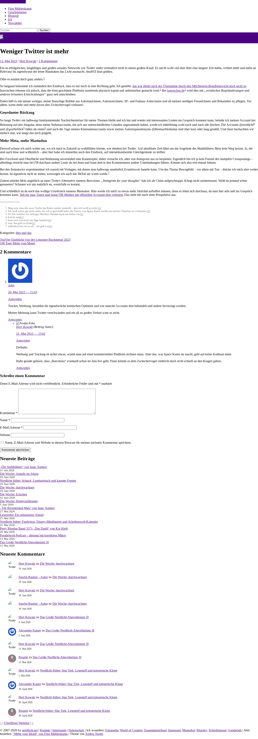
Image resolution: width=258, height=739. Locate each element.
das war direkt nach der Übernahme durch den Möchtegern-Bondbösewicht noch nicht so (189, 86)
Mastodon (188, 730)
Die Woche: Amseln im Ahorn (19, 473)
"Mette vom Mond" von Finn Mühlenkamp (40, 734)
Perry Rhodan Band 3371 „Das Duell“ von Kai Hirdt (34, 528)
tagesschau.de (176, 90)
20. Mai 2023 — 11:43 (22, 292)
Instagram (174, 730)
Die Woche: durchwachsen (17, 487)
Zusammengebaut (155, 730)
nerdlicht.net (8, 41)
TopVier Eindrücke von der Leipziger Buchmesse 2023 (35, 239)
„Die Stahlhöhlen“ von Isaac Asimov (23, 467)
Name (5, 420)
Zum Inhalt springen (13, 1)
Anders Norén (94, 734)
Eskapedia (111, 730)
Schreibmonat (217, 730)
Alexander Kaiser (30, 630)
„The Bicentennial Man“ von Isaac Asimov (27, 508)
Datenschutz (76, 730)
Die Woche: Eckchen (13, 494)
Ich (10, 19)
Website (5, 435)
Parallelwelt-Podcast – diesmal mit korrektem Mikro (33, 535)
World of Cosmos (131, 730)
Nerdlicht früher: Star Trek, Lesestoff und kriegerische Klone (78, 670)
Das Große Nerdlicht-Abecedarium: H (24, 542)
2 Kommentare (48, 61)
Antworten (15, 299)
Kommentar (9, 413)
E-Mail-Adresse (11, 427)
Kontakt (45, 730)
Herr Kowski (28, 61)
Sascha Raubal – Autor (33, 577)
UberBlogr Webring (16, 723)
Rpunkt (23, 657)
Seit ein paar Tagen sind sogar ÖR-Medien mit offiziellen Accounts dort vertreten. (72, 194)
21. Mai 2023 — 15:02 (30, 333)
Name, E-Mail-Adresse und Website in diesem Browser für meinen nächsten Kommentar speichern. (68, 442)
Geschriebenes (17, 12)
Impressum (59, 730)
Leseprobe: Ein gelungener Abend (22, 515)
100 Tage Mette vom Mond (17, 243)
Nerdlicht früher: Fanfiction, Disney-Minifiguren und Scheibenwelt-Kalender (49, 521)
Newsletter (15, 23)
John (11, 285)
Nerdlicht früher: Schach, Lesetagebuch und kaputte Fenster (38, 480)
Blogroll (13, 16)
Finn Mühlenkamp (20, 8)
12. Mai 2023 (8, 61)
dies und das (23, 233)
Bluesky (202, 730)
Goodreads (235, 730)
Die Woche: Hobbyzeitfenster (19, 501)
